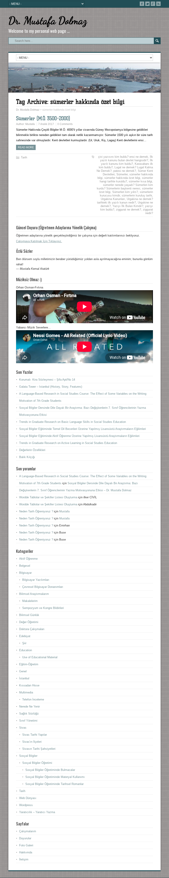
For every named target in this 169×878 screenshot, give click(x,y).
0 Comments (65, 124)
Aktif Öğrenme (28, 558)
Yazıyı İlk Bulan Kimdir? (127, 206)
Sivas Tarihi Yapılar (34, 734)
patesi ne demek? (124, 170)
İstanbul (24, 678)
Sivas (22, 727)
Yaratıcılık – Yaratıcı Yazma (37, 812)
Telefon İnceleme (33, 699)
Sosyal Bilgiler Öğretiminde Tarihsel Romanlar (54, 784)
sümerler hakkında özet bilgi (122, 178)
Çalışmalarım (27, 831)
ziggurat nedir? (148, 211)
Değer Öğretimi (28, 622)
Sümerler (122, 174)
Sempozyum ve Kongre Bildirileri (43, 608)
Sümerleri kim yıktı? (125, 192)
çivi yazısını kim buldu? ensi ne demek (123, 156)
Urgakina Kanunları (113, 199)
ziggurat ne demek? (128, 209)
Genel (23, 671)
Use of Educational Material (39, 657)
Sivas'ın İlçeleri (32, 741)
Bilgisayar (25, 572)
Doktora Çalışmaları (31, 629)
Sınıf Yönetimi (28, 720)
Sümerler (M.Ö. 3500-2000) (43, 118)
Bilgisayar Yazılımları (35, 579)
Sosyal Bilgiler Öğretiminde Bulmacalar (50, 770)
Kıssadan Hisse (29, 685)
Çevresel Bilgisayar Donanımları (42, 586)
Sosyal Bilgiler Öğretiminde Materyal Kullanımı (55, 777)
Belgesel (24, 565)
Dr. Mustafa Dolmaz (47, 20)
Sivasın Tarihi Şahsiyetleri (38, 748)
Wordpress (26, 805)
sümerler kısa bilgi (140, 181)
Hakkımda (25, 852)
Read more (26, 147)
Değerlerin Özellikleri (32, 450)
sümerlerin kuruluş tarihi (137, 195)
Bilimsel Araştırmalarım (34, 594)
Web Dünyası (27, 798)
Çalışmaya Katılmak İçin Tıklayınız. (39, 241)
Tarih (24, 157)
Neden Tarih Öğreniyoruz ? (36, 511)
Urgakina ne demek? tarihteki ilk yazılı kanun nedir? (125, 200)
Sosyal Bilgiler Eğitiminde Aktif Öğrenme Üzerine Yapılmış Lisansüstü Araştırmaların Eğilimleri (79, 436)
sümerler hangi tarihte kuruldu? (126, 179)
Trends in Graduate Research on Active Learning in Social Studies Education (68, 443)
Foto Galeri (26, 845)
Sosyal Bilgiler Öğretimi (37, 762)
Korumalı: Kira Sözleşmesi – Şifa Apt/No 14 (47, 379)
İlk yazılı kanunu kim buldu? (127, 162)
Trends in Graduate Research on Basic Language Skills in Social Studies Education (72, 421)
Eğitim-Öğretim (28, 664)
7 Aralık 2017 (46, 124)
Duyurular (25, 838)
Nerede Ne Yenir (29, 706)
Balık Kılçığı (27, 457)
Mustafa (30, 124)
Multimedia (26, 692)
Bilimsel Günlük (29, 615)
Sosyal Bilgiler (28, 755)
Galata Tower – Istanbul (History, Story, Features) (50, 386)
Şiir (24, 643)
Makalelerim (30, 601)
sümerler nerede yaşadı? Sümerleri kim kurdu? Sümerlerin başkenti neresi (125, 186)
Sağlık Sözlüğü (29, 713)
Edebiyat (24, 636)
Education (25, 650)
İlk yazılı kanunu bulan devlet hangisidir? (126, 158)
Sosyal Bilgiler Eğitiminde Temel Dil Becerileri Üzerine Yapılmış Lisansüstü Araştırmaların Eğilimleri (82, 429)
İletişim (23, 859)
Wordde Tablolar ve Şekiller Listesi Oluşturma (48, 497)
